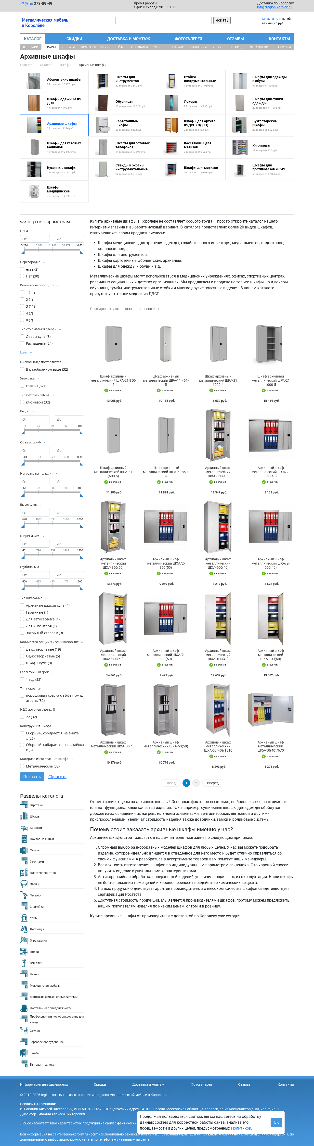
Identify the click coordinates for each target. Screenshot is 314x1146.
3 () (30, 306)
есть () (32, 269)
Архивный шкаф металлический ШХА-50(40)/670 (271, 746)
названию (149, 308)
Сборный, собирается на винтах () (52, 736)
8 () (29, 320)
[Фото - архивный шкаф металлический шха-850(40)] (218, 435)
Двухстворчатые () (43, 649)
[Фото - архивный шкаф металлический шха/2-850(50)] (166, 527)
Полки (34, 952)
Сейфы (120, 47)
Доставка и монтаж (128, 39)
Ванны (34, 974)
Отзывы (235, 39)
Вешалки (283, 47)
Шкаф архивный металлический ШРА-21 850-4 (166, 472)
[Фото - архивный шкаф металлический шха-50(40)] (113, 710)
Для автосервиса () (43, 619)
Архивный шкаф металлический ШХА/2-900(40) (270, 563)
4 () (29, 313)
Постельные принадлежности (51, 1008)
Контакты (279, 39)
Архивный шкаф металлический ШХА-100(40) (218, 655)
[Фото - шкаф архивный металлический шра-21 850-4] (166, 435)
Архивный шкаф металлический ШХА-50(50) (166, 744)
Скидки (74, 39)
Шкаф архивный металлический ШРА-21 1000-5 (271, 380)
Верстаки (30, 47)
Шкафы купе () (39, 663)
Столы (159, 47)
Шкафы (50, 47)
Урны (217, 47)
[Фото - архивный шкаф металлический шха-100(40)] (218, 618)
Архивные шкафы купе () (47, 605)
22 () (31, 717)
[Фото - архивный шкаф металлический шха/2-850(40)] (271, 435)
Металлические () (43, 766)
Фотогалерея (188, 39)
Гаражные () (37, 612)
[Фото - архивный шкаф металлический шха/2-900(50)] (166, 618)
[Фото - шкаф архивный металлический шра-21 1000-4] (218, 344)
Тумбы (34, 1053)
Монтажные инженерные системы (54, 997)
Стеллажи (139, 47)
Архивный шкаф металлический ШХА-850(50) (113, 563)
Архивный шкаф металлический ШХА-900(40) (218, 563)
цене (129, 308)
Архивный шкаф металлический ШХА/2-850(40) (270, 472)
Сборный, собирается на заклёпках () (55, 747)
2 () (29, 299)
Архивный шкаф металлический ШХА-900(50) (113, 655)
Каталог (32, 39)
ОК (276, 1122)
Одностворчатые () (43, 656)
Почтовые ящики (95, 47)
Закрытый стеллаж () (44, 632)
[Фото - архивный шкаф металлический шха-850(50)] (113, 527)
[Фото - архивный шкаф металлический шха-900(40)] (218, 527)
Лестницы (235, 47)
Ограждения (260, 47)
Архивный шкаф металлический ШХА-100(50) (271, 655)
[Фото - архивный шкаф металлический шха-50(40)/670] (271, 710)
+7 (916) (36, 3)
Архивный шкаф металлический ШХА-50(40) (113, 744)
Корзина (268, 19)
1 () (30, 292)
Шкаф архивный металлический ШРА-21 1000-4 (218, 380)
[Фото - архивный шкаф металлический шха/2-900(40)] (271, 527)
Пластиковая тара (43, 873)
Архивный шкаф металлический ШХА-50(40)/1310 (218, 746)
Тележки (177, 47)
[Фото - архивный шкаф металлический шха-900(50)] (113, 618)
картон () (35, 385)
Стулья (35, 1031)
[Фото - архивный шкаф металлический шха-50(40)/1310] (218, 710)
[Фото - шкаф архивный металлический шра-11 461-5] (166, 344)
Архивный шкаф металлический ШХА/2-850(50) (166, 563)
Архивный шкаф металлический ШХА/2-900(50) (166, 655)
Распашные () (39, 343)
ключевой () (38, 402)
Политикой (241, 1128)
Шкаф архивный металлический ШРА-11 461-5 (166, 380)
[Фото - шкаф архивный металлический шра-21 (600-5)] (113, 435)
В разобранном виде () (47, 369)
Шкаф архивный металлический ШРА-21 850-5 (113, 380)
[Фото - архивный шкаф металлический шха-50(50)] (166, 710)
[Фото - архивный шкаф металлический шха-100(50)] (271, 618)
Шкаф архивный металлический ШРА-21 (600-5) (113, 472)
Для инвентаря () (41, 626)
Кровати (68, 47)
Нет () (32, 276)
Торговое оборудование (47, 1042)
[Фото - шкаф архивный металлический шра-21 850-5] (113, 344)
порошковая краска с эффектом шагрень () (54, 698)
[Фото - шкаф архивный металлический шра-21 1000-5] (271, 344)
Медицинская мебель (45, 985)
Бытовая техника (42, 1064)
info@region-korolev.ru (274, 7)
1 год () (33, 679)
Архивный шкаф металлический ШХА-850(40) (218, 472)
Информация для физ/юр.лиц (44, 1084)
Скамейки (198, 47)
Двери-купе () (38, 336)
